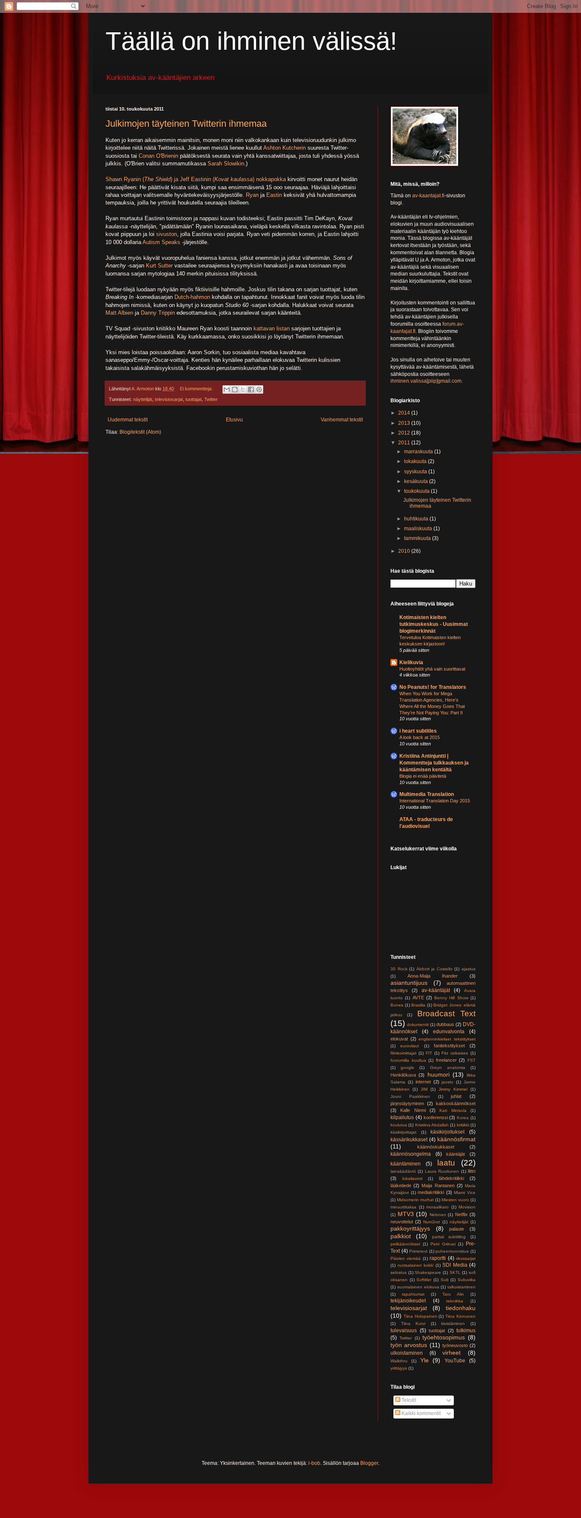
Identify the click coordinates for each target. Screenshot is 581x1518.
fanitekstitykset (449, 1045)
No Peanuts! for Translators (432, 687)
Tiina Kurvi (413, 1323)
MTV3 (406, 1214)
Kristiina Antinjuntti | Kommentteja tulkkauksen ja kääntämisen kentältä (434, 763)
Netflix (461, 1214)
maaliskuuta (418, 529)
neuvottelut (401, 1221)
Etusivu (234, 420)
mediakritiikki (431, 1192)
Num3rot (431, 1222)
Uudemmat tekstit (128, 420)
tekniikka (454, 1301)
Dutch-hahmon (192, 297)
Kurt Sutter (159, 265)
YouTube (454, 1361)
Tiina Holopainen (420, 1316)
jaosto (447, 1082)
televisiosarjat (169, 399)
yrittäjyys (398, 1368)
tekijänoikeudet (408, 1301)
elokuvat (399, 1038)
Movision (467, 1207)
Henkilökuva (403, 1074)
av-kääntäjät (436, 990)
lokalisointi (412, 1178)
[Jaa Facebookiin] (251, 389)
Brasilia (418, 1005)
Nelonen (438, 1214)
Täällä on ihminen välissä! (251, 41)
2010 (404, 551)
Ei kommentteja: (197, 388)
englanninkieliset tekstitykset (447, 1039)
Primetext (418, 1251)
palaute (456, 1228)
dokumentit (418, 1024)
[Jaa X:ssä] (243, 389)
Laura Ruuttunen (442, 1171)
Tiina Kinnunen (460, 1316)
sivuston (166, 234)
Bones (396, 1005)
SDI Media (454, 1265)
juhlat (456, 1096)
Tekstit (408, 1400)
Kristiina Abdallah (432, 1125)
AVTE (418, 997)
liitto (472, 1171)
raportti (438, 1258)
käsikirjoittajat (403, 1132)
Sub (445, 1279)
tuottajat (193, 399)
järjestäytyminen (407, 1103)
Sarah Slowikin (226, 163)
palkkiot (400, 1236)
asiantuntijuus (408, 982)
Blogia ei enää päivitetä (422, 776)
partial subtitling (449, 1236)
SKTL (455, 1272)
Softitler (423, 1279)
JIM (424, 1089)
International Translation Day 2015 (434, 800)
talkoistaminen (461, 1287)
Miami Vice (465, 1192)
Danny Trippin (158, 313)
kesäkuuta (416, 481)
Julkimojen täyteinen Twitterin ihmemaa (186, 123)
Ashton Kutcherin (284, 148)
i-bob (314, 1463)
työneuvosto (455, 1345)
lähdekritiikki (451, 1178)
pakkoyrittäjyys (410, 1228)
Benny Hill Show (451, 997)
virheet (451, 1352)
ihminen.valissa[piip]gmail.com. (426, 381)
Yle (424, 1360)
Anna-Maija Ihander (432, 975)
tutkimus (466, 1330)
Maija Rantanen (438, 1185)
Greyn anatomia (447, 1067)
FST (471, 1060)
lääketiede (400, 1185)
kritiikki (463, 1125)
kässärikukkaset (408, 1140)
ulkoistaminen (406, 1353)
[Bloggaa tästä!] (235, 389)
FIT (429, 1053)
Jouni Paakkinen (410, 1096)
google (407, 1067)
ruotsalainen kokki (416, 1265)
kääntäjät (455, 1154)
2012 (404, 433)
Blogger (369, 1463)
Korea (463, 1117)
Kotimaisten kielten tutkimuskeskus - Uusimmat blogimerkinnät (433, 624)
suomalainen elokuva (418, 1287)
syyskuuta (416, 472)
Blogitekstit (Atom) (140, 432)
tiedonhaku (461, 1308)
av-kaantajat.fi (428, 196)
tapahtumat (413, 1294)
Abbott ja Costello (434, 969)
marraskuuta (419, 452)
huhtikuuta (417, 519)
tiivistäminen (453, 1323)
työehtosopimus (443, 1337)
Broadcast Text (446, 1013)
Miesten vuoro (455, 1199)
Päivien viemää (405, 1258)
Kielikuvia (411, 662)
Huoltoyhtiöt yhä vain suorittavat (432, 668)
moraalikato (437, 1207)
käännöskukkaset (435, 1146)
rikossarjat (466, 1258)
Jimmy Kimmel (453, 1089)
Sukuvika (467, 1279)
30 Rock (398, 969)
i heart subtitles (418, 731)
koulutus (398, 1125)
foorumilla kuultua (408, 1060)
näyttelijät (142, 399)
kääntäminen (405, 1164)
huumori (438, 1074)
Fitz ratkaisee (454, 1053)
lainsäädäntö (403, 1171)
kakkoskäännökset (456, 1103)
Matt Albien (119, 313)
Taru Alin (453, 1294)
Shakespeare (428, 1272)
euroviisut (409, 1045)
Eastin (274, 195)
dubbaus (445, 1024)
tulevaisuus (403, 1330)
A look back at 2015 (419, 737)
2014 (404, 413)
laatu (446, 1162)
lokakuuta (416, 461)
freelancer (446, 1060)
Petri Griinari (443, 1244)
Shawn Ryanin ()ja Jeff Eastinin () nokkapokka (195, 179)
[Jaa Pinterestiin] (259, 389)
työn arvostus (408, 1345)
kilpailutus (402, 1117)
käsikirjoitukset (447, 1132)
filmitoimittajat (403, 1053)
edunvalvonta (448, 1032)
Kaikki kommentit (420, 1413)
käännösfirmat (456, 1139)
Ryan (252, 195)
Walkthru (398, 1361)
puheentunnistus (452, 1251)
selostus (398, 1272)
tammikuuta (418, 538)
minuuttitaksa (403, 1207)
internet (423, 1081)
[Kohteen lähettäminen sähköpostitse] (226, 389)
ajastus (468, 969)
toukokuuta (417, 491)
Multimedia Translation (426, 794)
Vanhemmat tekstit (342, 420)
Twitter (211, 399)
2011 (404, 443)
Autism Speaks (161, 242)
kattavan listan (271, 328)
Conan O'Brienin (158, 156)
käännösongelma (410, 1154)
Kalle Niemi (412, 1110)
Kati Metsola (452, 1110)
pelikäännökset (405, 1244)
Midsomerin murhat (415, 1199)
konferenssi (436, 1117)
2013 (404, 423)
